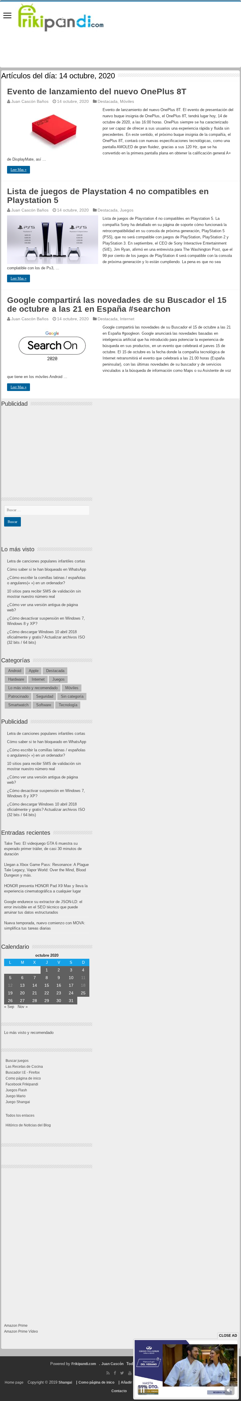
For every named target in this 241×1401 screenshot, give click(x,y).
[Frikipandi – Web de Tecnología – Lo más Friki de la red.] (68, 16)
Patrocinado (18, 696)
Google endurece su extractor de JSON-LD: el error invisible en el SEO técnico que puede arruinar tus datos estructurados (43, 907)
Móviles (127, 101)
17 (71, 985)
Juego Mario (16, 1096)
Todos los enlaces (20, 1115)
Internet (127, 318)
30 (58, 1000)
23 (58, 993)
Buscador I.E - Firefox (23, 1072)
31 (71, 1000)
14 (34, 985)
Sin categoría (72, 696)
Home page (14, 1382)
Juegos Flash (16, 1090)
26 (10, 1000)
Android (14, 671)
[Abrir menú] (7, 16)
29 (46, 1000)
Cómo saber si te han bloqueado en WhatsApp (46, 569)
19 (10, 993)
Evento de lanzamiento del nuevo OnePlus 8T (96, 91)
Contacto (119, 1391)
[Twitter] (122, 1373)
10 (71, 977)
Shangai (65, 1382)
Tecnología (68, 705)
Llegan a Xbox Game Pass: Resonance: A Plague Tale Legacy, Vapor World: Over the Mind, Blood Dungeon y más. (46, 869)
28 (34, 1000)
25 (83, 993)
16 (58, 985)
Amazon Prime (16, 1326)
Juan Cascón (112, 1364)
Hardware (16, 679)
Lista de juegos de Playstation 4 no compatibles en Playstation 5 (108, 196)
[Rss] (108, 1373)
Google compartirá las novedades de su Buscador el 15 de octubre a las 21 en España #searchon (117, 304)
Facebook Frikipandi (22, 1084)
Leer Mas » (18, 170)
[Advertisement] (48, 447)
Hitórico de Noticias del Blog (28, 1125)
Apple (34, 671)
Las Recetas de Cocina (24, 1067)
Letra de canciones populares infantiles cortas (46, 561)
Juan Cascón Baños (29, 101)
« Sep (9, 1006)
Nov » (23, 1006)
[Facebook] (115, 1373)
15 (46, 985)
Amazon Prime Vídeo (21, 1331)
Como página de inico (23, 1078)
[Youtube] (130, 1373)
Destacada (108, 101)
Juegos (126, 210)
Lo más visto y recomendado (33, 688)
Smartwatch (18, 705)
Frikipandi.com (83, 1364)
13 (22, 985)
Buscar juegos (17, 1061)
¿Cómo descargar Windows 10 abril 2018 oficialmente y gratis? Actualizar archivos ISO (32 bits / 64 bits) (46, 637)
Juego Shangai (18, 1102)
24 (71, 993)
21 (34, 993)
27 (22, 1000)
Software (43, 705)
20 (22, 993)
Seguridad (44, 696)
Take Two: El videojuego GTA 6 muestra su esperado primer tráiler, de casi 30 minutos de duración (43, 848)
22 (46, 993)
